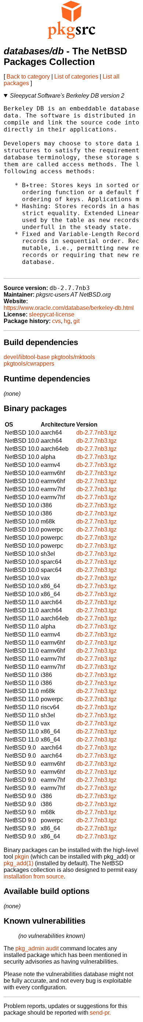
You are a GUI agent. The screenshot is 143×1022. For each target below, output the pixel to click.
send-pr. (100, 1013)
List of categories (76, 76)
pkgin (22, 857)
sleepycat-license (51, 314)
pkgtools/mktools (73, 357)
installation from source (34, 876)
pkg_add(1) (18, 863)
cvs (56, 321)
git (76, 321)
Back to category (28, 76)
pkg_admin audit (37, 948)
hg (67, 321)
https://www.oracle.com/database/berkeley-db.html (69, 308)
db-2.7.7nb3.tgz (96, 433)
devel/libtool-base (27, 357)
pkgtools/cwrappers (29, 363)
